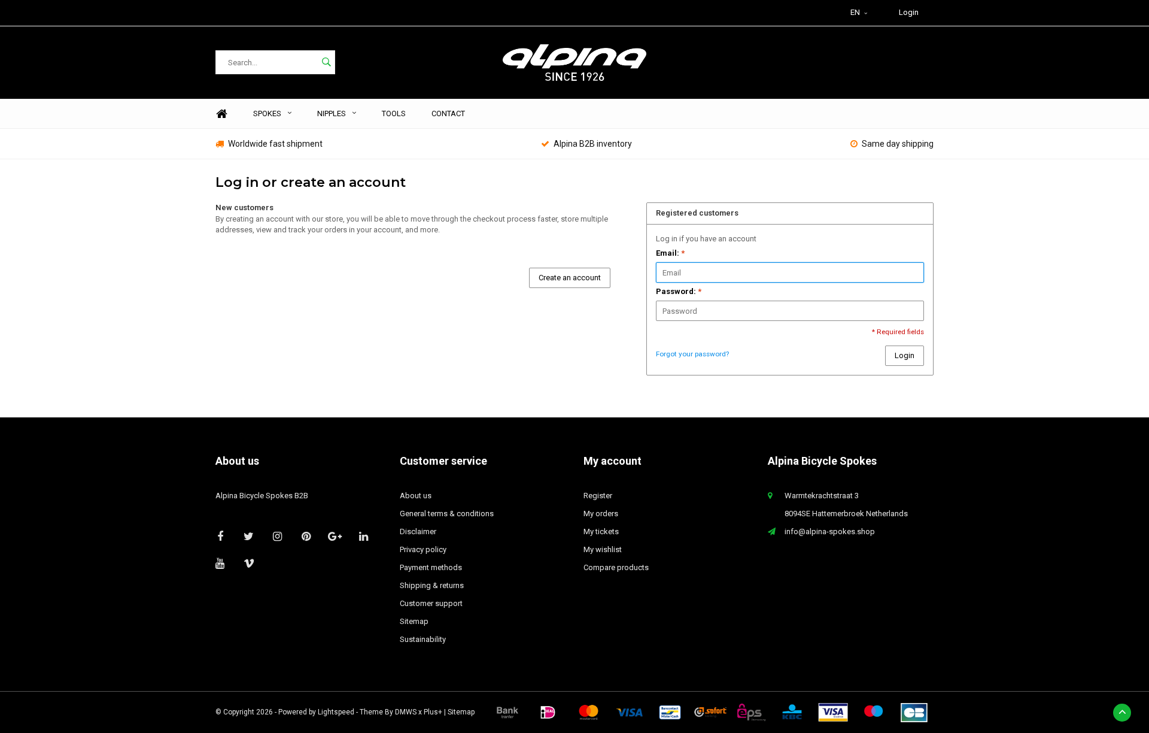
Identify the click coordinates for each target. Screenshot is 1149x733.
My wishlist (602, 549)
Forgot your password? (692, 354)
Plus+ (433, 712)
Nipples (331, 113)
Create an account (570, 277)
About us (415, 495)
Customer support (431, 603)
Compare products (616, 567)
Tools (394, 113)
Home (221, 114)
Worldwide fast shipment (275, 144)
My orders (600, 513)
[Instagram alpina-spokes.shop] (277, 536)
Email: (670, 253)
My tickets (601, 531)
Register (597, 495)
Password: (678, 291)
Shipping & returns (432, 585)
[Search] (326, 62)
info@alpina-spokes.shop (830, 531)
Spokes (267, 113)
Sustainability (423, 639)
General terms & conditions (447, 513)
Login (909, 12)
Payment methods (431, 567)
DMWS (406, 712)
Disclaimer (418, 531)
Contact (448, 113)
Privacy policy (423, 549)
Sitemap (414, 621)
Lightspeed (336, 712)
